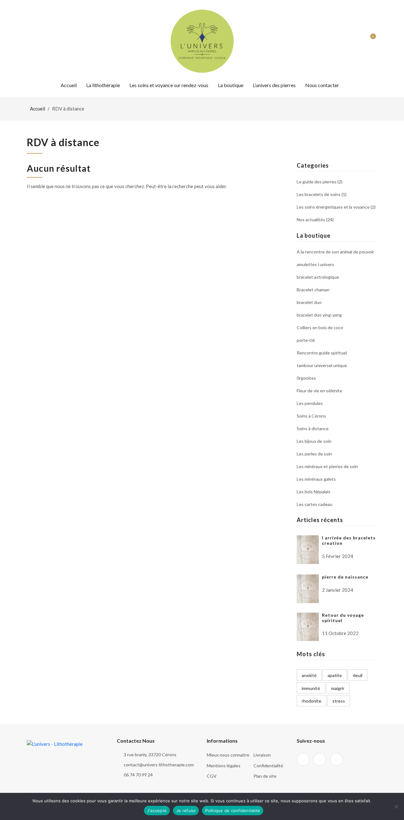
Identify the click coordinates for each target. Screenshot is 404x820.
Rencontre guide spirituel (322, 352)
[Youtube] (52, 41)
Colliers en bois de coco (320, 327)
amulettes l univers (315, 264)
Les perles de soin (314, 453)
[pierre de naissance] (308, 588)
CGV (212, 776)
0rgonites (306, 378)
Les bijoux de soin (314, 441)
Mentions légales (224, 765)
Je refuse (186, 810)
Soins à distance (313, 428)
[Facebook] (29, 41)
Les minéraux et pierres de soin (327, 466)
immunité (311, 688)
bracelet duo (309, 302)
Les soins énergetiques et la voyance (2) (336, 207)
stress (338, 701)
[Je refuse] (396, 806)
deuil (357, 675)
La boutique (230, 85)
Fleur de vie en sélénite (319, 390)
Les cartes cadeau (314, 504)
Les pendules (310, 403)
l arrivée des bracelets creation (349, 540)
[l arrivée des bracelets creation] (308, 549)
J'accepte (157, 810)
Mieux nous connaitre (228, 755)
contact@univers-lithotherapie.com (159, 764)
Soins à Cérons (311, 416)
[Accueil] (202, 40)
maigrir (337, 688)
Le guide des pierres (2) (319, 182)
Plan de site (264, 776)
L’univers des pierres (274, 85)
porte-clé (306, 340)
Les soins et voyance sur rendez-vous (168, 85)
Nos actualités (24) (315, 219)
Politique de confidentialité (232, 810)
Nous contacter (322, 85)
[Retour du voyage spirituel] (308, 626)
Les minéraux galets (316, 479)
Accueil (69, 85)
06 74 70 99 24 (138, 774)
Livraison (262, 755)
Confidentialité (268, 765)
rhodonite (311, 701)
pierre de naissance (345, 576)
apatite (335, 675)
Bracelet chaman (313, 289)
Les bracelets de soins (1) (322, 194)
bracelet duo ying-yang (319, 315)
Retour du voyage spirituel (343, 617)
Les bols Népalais (313, 491)
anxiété (309, 675)
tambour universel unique (322, 365)
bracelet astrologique (318, 277)
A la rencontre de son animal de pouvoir (335, 252)
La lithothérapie (103, 85)
